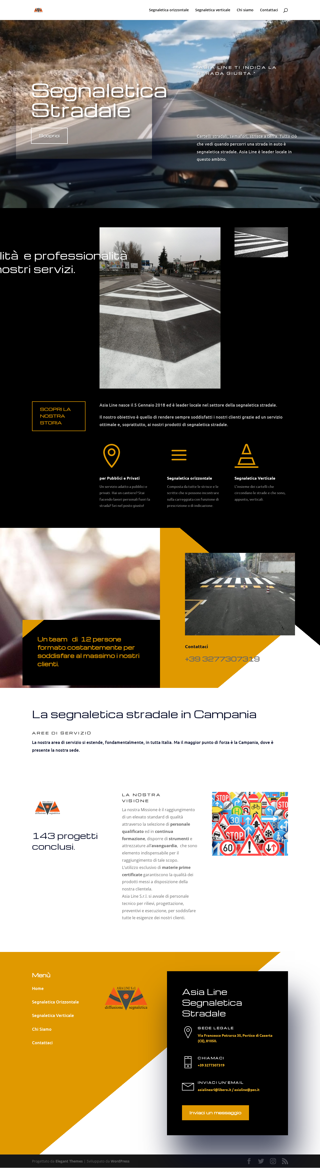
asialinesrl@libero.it (214, 1089)
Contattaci (269, 10)
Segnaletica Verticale (53, 1015)
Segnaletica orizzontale (169, 10)
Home (38, 988)
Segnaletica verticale (212, 10)
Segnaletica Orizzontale (55, 1002)
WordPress (120, 1161)
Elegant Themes (69, 1161)
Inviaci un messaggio (216, 1112)
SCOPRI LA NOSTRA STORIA (55, 415)
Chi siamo (245, 10)
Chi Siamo (42, 1029)
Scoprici (49, 135)
